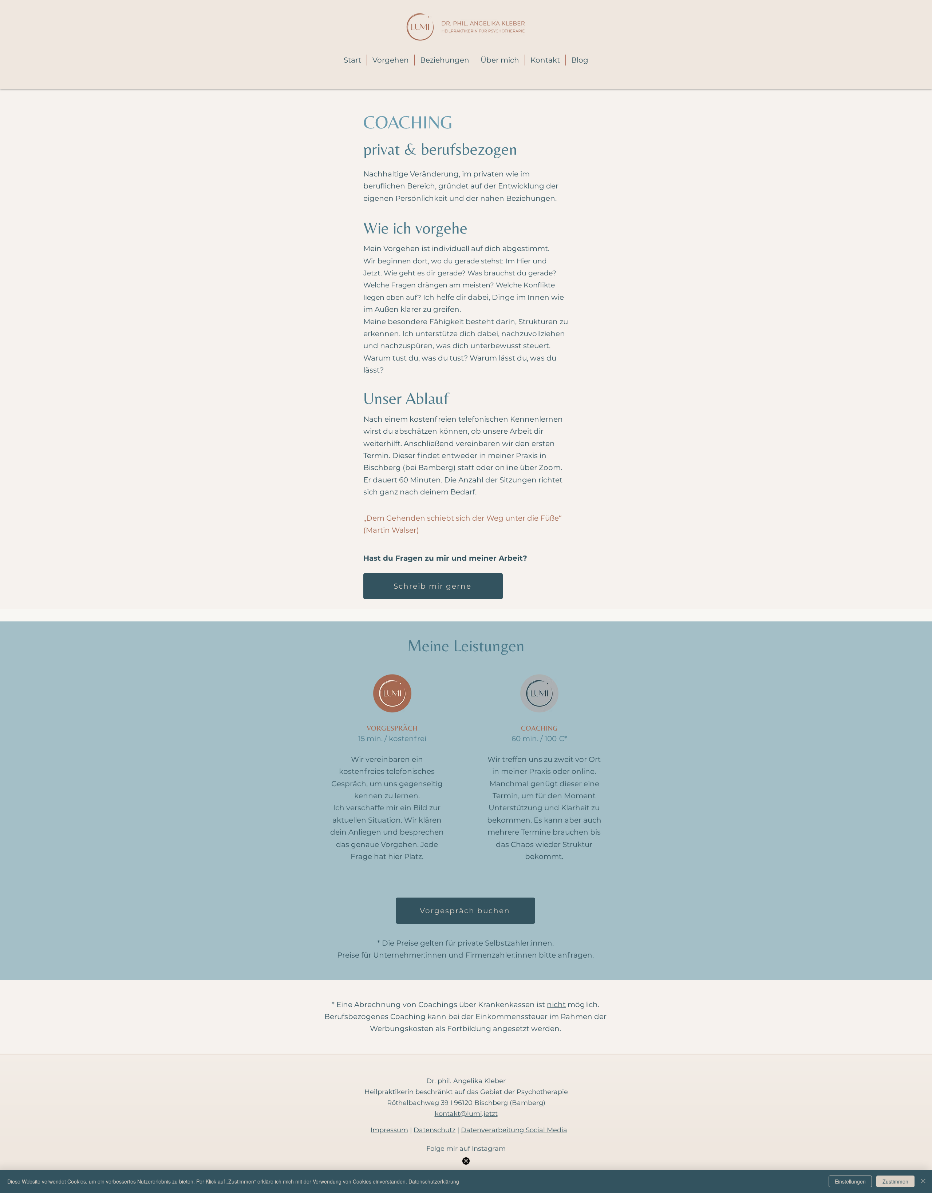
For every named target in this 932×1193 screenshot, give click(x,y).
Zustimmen (895, 1181)
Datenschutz (434, 1130)
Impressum (389, 1130)
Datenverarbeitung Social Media (514, 1130)
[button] (390, 60)
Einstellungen (850, 1181)
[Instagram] (466, 1161)
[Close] (923, 1181)
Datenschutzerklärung (433, 1181)
